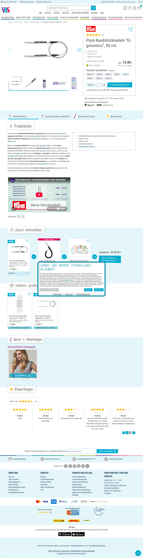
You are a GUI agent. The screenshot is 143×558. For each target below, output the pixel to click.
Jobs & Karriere (13, 479)
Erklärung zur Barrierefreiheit (82, 492)
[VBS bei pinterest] (74, 466)
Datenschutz (57, 294)
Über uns (11, 477)
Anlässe (65, 13)
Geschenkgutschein (47, 479)
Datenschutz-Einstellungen (81, 490)
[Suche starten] (93, 7)
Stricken (57, 133)
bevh (73, 508)
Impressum (69, 294)
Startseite (10, 22)
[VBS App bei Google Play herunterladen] (65, 534)
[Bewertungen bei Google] (44, 511)
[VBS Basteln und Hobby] (6, 9)
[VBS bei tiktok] (83, 466)
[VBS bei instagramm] (70, 466)
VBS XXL (48, 13)
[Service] (125, 7)
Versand (129, 65)
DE (141, 2)
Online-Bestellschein (79, 477)
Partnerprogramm (14, 482)
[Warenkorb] (139, 7)
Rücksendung (77, 485)
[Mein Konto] (134, 7)
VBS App (75, 495)
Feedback (107, 493)
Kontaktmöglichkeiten (111, 488)
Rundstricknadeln (34, 22)
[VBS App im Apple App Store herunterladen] (78, 534)
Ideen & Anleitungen (80, 13)
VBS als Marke (13, 485)
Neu (40, 13)
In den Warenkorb (118, 84)
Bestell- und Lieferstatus (112, 491)
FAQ (41, 490)
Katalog (43, 477)
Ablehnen (88, 290)
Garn (44, 151)
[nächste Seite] (133, 432)
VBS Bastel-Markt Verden (16, 487)
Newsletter (44, 485)
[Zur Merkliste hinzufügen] (130, 29)
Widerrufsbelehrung (79, 487)
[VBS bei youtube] (79, 466)
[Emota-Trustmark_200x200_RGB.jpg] (99, 511)
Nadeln (26, 22)
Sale (102, 13)
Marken (94, 13)
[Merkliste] (129, 7)
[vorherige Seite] (123, 432)
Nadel (12, 156)
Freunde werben (45, 482)
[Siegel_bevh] (72, 512)
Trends (57, 13)
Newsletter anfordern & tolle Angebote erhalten (45, 451)
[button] (10, 50)
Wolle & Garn (18, 22)
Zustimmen (98, 290)
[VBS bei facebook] (66, 466)
